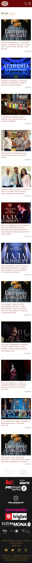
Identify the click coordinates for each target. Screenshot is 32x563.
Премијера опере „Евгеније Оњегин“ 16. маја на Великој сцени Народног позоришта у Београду (15, 459)
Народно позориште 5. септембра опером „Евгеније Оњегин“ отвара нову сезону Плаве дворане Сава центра (15, 45)
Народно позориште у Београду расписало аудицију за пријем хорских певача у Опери (14, 82)
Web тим (16, 545)
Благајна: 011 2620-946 (10, 558)
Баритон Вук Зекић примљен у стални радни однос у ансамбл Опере (14, 155)
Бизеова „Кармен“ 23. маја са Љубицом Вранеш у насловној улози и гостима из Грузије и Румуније (13, 386)
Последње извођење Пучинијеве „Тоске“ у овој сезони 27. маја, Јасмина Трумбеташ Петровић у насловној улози (14, 347)
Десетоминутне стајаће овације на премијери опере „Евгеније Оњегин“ (15, 423)
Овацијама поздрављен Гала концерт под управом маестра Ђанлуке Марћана (13, 119)
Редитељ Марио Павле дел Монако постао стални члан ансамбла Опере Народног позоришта (15, 191)
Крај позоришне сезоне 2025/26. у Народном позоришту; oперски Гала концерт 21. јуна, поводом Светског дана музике (15, 269)
